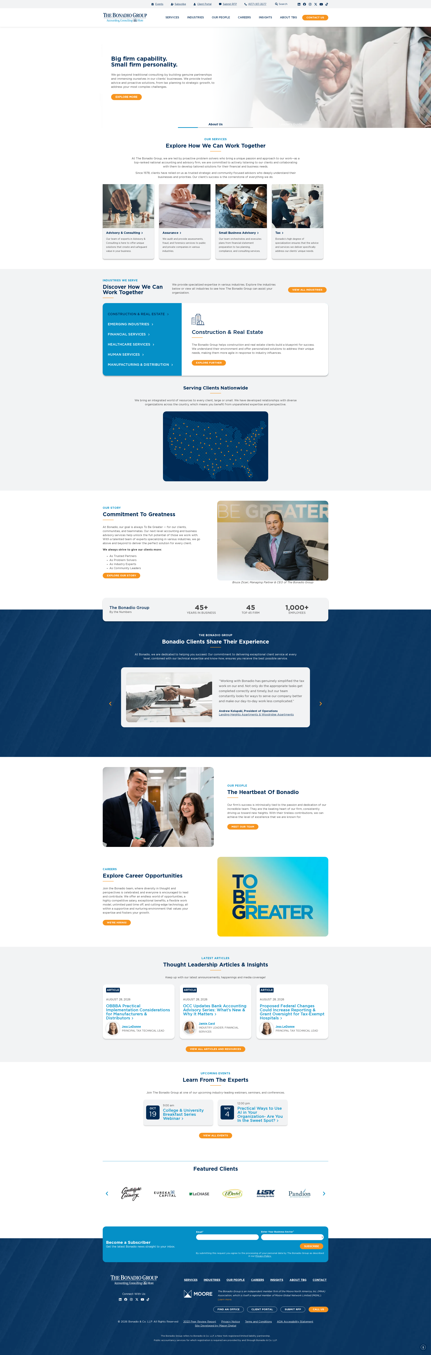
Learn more (224, 1299)
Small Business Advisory (237, 233)
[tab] (142, 314)
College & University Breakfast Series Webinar (183, 1115)
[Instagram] (310, 4)
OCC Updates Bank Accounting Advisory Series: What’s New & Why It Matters (214, 1010)
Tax (278, 233)
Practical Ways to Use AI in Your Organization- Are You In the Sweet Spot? (260, 1115)
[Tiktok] (326, 4)
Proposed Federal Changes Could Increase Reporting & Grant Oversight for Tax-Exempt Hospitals (292, 1012)
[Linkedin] (299, 4)
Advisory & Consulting (123, 233)
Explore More (126, 97)
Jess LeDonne (131, 1026)
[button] (280, 4)
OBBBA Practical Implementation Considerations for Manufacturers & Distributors (138, 1012)
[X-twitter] (315, 4)
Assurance (170, 233)
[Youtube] (321, 4)
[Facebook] (304, 4)
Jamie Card (207, 1023)
